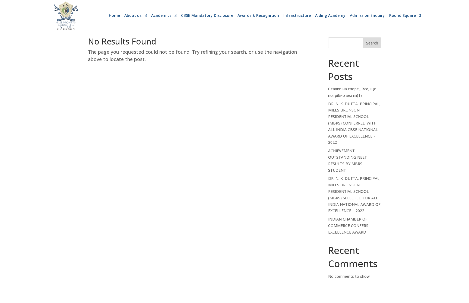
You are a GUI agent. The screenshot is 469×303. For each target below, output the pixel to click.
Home (114, 16)
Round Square (402, 16)
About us (132, 16)
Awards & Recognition (258, 16)
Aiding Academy (330, 16)
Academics (161, 16)
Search (372, 43)
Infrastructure (297, 16)
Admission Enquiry (367, 16)
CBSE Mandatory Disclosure (207, 16)
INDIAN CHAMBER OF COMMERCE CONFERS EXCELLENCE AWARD (348, 225)
